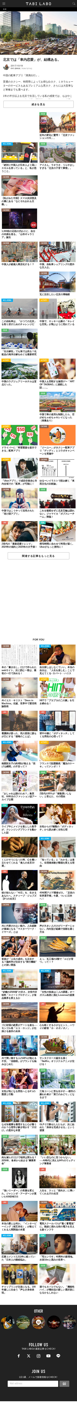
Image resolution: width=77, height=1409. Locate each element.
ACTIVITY (44, 300)
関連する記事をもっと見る (38, 555)
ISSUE (43, 114)
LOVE (4, 523)
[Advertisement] (38, 600)
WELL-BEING (7, 144)
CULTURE (6, 177)
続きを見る (38, 104)
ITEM (42, 523)
